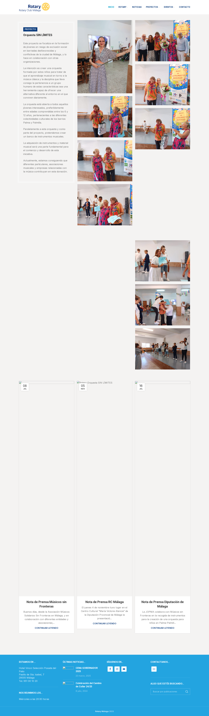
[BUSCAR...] (187, 691)
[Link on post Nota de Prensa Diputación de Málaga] (162, 488)
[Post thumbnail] (68, 671)
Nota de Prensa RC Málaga (104, 602)
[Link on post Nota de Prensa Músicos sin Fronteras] (46, 488)
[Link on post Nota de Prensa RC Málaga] (104, 488)
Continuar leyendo (46, 628)
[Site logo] (34, 6)
